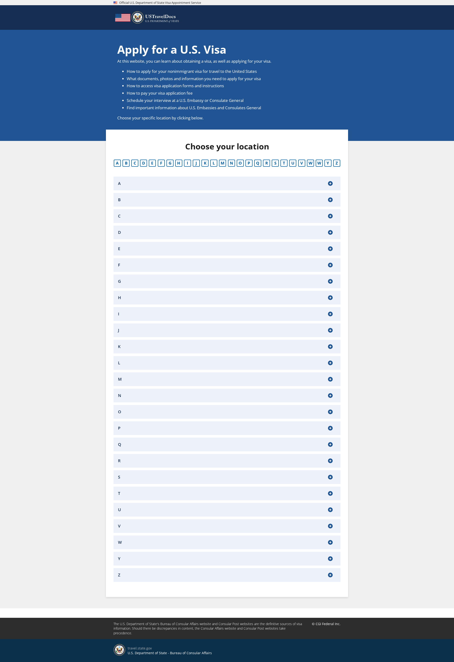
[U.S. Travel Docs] (147, 17)
